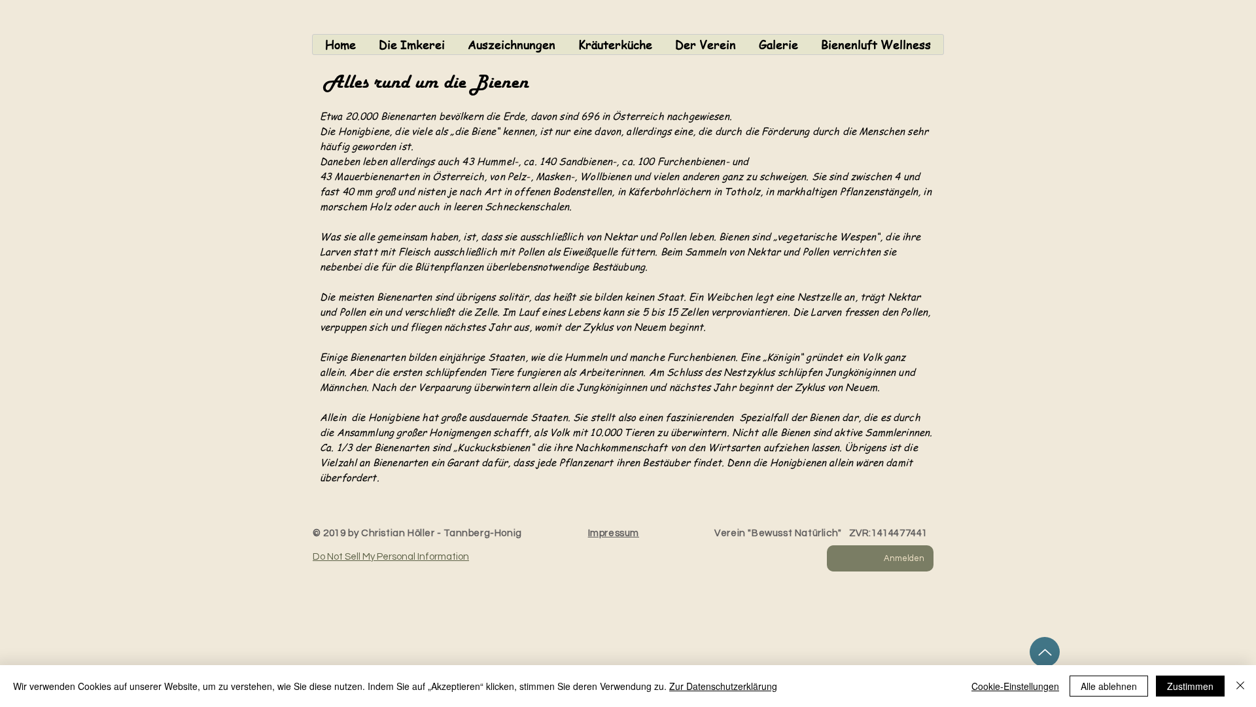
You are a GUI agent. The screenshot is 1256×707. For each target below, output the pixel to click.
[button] (411, 44)
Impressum (613, 533)
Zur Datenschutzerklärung (723, 686)
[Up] (1045, 652)
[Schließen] (1240, 686)
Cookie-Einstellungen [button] (1015, 686)
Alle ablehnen (1109, 686)
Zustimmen (1190, 686)
